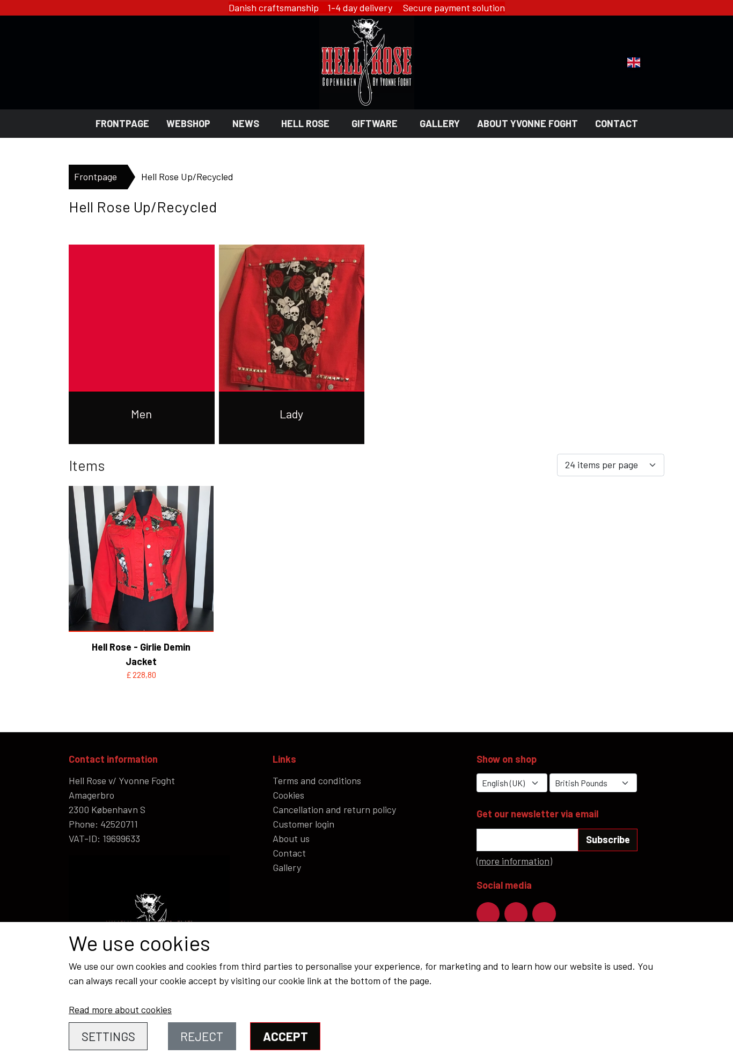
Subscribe (608, 839)
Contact (616, 123)
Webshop (188, 123)
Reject (201, 1036)
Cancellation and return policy (334, 809)
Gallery (440, 123)
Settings (108, 1036)
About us (291, 838)
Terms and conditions (317, 780)
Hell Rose (305, 123)
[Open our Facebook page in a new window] (488, 913)
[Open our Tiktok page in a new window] (543, 913)
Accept (285, 1036)
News (245, 123)
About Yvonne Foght (527, 123)
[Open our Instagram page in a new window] (515, 913)
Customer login (303, 824)
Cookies (288, 795)
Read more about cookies (120, 1009)
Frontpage (122, 123)
